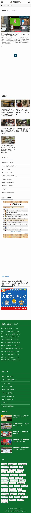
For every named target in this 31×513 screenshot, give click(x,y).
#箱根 (11, 486)
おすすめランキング (8, 162)
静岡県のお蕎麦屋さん (8, 192)
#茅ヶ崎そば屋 (13, 491)
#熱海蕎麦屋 (5, 483)
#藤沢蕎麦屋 (5, 496)
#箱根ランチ (5, 488)
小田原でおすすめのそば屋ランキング (10, 342)
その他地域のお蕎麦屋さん (10, 166)
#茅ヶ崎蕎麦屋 (5, 494)
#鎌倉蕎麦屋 (13, 499)
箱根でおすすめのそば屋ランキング (10, 345)
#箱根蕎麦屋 (13, 488)
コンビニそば (21, 499)
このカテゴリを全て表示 (15, 231)
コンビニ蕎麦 (6, 169)
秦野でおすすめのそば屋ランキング (10, 357)
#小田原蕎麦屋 (14, 475)
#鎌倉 (11, 496)
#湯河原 (11, 477)
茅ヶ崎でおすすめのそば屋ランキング (10, 334)
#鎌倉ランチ (5, 499)
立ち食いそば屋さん (8, 185)
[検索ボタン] (29, 2)
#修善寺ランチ (14, 466)
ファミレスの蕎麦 (7, 172)
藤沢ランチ (4, 502)
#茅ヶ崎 (19, 488)
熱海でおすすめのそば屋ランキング (10, 351)
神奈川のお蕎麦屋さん (8, 182)
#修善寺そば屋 (5, 466)
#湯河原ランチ (5, 480)
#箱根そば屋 (24, 486)
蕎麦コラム (6, 189)
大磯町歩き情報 (5, 276)
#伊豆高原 (4, 464)
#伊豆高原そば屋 (13, 464)
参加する (26, 233)
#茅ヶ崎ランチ (22, 491)
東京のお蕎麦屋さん (8, 179)
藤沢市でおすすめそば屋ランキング (10, 331)
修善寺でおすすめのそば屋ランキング (10, 360)
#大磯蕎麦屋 (20, 469)
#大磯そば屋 (5, 469)
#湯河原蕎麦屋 (14, 480)
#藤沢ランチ (21, 494)
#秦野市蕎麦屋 (21, 483)
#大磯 (21, 466)
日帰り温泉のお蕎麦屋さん (10, 176)
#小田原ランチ (5, 475)
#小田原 (4, 472)
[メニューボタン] (2, 2)
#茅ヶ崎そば (5, 491)
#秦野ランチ (13, 483)
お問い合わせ (10, 508)
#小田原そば (10, 472)
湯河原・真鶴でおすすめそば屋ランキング (11, 348)
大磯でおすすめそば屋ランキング (9, 339)
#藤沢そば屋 (14, 494)
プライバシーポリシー (19, 508)
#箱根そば (16, 486)
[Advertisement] (15, 77)
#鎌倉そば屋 (24, 496)
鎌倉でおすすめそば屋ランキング (9, 328)
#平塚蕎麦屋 (5, 477)
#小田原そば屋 (19, 472)
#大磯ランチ (13, 469)
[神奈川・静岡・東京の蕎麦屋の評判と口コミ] (15, 2)
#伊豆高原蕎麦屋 (22, 464)
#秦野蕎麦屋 (5, 486)
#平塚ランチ (22, 475)
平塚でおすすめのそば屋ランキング (10, 337)
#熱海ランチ (22, 480)
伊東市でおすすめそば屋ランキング (10, 354)
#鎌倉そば (16, 496)
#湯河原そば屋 (19, 477)
